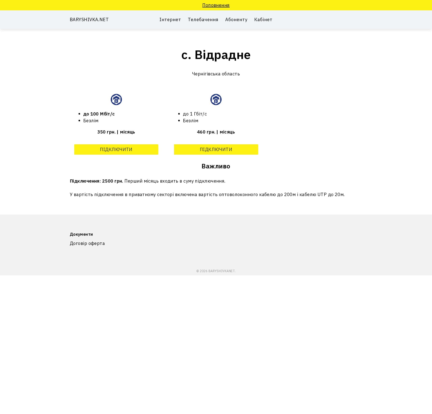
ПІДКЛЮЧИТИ (116, 149)
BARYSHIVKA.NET (89, 19)
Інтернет (170, 20)
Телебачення (203, 20)
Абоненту (236, 20)
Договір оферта (87, 243)
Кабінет (263, 20)
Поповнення (216, 5)
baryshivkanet (222, 271)
